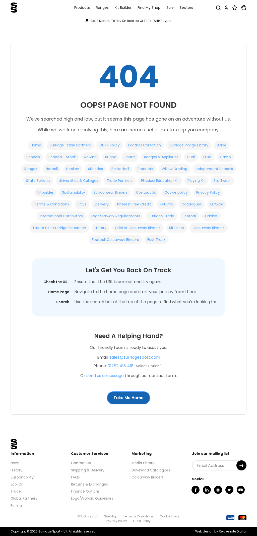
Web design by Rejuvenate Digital (220, 531)
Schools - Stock (62, 156)
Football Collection (144, 145)
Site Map (110, 516)
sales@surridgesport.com (134, 357)
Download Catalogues (151, 470)
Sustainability (73, 192)
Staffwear (222, 180)
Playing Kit (196, 180)
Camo (225, 156)
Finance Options (85, 491)
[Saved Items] (234, 8)
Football (190, 216)
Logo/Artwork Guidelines (92, 498)
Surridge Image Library (188, 145)
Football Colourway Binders (115, 239)
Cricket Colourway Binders (138, 227)
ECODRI (216, 204)
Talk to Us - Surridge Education (59, 227)
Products (145, 168)
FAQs (82, 204)
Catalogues (191, 204)
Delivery (102, 204)
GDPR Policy (109, 145)
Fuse (207, 156)
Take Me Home (128, 398)
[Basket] (243, 8)
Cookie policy (176, 192)
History (100, 227)
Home (36, 145)
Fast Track (156, 239)
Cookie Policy (170, 516)
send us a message (105, 376)
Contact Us (146, 192)
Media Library (143, 462)
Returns (166, 204)
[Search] (218, 8)
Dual (191, 156)
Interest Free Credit (134, 204)
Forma (16, 505)
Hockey (72, 168)
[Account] (226, 8)
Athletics (95, 168)
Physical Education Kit (160, 180)
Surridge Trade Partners (70, 145)
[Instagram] (218, 490)
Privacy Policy (208, 192)
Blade (221, 145)
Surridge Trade (161, 216)
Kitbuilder (45, 192)
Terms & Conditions (51, 204)
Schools (33, 156)
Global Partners (24, 498)
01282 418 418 (121, 366)
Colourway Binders (208, 227)
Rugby (110, 156)
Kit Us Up (176, 227)
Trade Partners (120, 180)
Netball (52, 168)
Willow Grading (174, 168)
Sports (130, 156)
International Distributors (61, 216)
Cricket (211, 216)
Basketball (120, 168)
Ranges (30, 168)
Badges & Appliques (161, 156)
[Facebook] (195, 490)
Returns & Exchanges (89, 484)
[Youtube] (241, 490)
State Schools (38, 180)
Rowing (90, 156)
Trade (16, 491)
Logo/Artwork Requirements (115, 216)
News (15, 462)
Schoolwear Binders (110, 192)
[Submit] (241, 465)
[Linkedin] (207, 490)
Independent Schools (214, 168)
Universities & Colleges (78, 180)
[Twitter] (229, 490)
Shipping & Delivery (87, 470)
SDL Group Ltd (87, 516)
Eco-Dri (17, 484)
